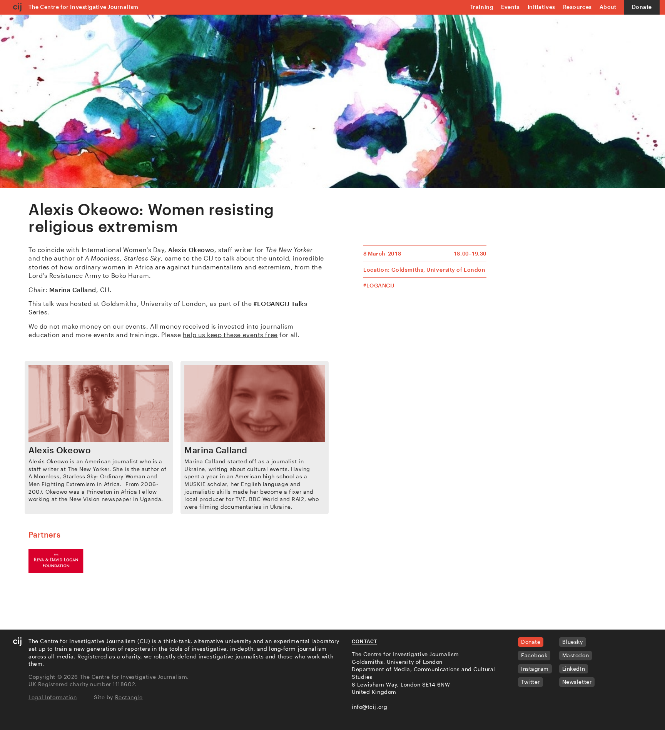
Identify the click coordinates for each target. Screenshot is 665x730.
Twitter (530, 681)
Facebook (534, 655)
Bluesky (572, 641)
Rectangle (129, 697)
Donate (642, 6)
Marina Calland (215, 450)
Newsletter (577, 681)
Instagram (535, 668)
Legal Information (52, 697)
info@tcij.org (369, 706)
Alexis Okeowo (59, 450)
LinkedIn (573, 668)
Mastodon (575, 655)
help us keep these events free (230, 334)
